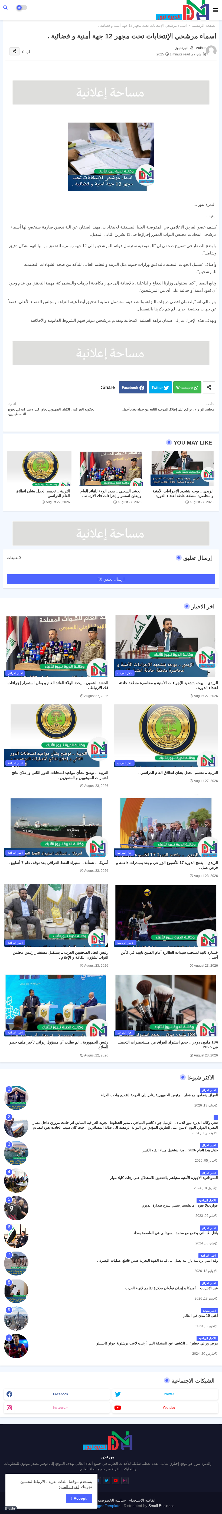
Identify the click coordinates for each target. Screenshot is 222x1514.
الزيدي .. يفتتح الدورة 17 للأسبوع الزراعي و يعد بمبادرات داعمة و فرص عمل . (167, 865)
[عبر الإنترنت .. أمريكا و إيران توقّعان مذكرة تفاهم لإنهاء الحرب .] (16, 1291)
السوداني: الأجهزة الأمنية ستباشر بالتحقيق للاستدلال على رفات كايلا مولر (164, 1178)
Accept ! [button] (79, 1498)
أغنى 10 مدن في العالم (200, 1316)
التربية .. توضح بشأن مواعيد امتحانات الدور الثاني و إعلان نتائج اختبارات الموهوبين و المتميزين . (60, 775)
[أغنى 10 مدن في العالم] (16, 1318)
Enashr (10, 1508)
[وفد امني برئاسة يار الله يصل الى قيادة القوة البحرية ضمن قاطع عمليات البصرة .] (16, 1263)
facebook (60, 1394)
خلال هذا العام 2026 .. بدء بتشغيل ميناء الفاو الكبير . (179, 1150)
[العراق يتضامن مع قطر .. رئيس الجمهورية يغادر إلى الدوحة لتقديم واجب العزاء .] (16, 1098)
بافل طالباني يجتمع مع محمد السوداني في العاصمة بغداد (175, 1233)
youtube (169, 1408)
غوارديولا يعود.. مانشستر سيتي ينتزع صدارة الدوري (180, 1205)
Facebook (130, 388)
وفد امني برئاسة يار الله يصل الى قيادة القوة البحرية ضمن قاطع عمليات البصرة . (157, 1260)
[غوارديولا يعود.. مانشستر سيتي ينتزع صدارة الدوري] (16, 1208)
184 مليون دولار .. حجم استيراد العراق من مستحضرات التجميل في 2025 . (168, 1044)
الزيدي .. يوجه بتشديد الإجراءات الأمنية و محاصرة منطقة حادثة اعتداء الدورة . (183, 493)
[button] (5, 7)
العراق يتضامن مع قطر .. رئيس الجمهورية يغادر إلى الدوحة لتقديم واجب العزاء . (158, 1095)
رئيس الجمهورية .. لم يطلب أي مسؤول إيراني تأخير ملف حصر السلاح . (58, 1044)
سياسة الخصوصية (112, 1500)
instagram (60, 1408)
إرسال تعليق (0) (111, 579)
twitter (169, 1394)
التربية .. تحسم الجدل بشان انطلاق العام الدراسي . (43, 493)
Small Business (161, 1505)
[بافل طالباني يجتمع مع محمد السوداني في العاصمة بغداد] (16, 1236)
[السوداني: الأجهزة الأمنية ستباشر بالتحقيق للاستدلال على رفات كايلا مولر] (16, 1180)
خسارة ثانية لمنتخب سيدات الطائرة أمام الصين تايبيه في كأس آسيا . (169, 954)
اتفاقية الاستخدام (142, 1500)
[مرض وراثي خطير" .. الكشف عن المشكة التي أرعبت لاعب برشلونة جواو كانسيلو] (16, 1346)
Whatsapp (184, 388)
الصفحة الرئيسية (204, 26)
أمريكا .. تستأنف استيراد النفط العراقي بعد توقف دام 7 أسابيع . (58, 862)
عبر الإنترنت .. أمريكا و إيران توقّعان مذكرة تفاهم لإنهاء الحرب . (170, 1288)
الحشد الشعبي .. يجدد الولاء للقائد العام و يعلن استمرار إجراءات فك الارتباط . (111, 493)
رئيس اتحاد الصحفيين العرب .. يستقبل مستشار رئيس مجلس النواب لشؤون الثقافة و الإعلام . (60, 954)
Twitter (157, 388)
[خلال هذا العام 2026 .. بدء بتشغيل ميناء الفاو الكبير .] (16, 1153)
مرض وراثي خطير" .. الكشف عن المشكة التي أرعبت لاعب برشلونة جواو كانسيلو (157, 1343)
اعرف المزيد (69, 1487)
